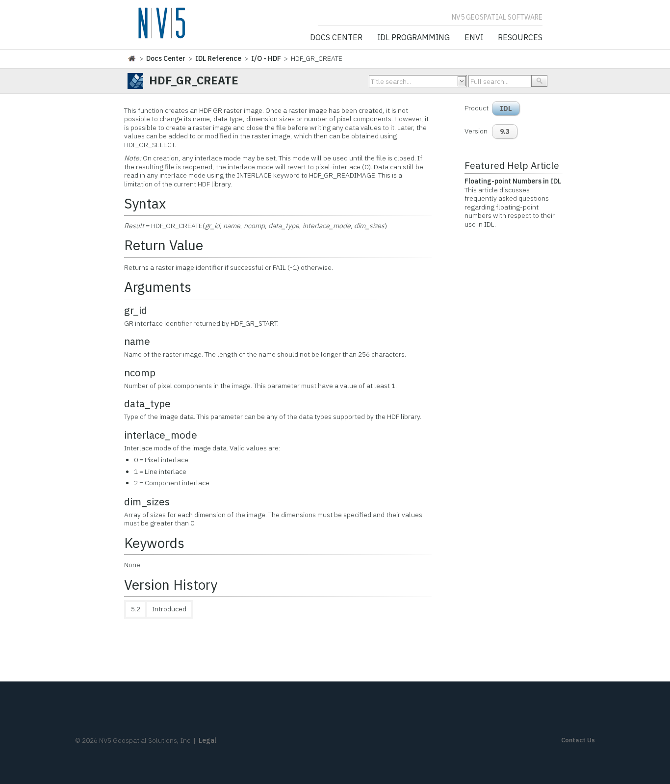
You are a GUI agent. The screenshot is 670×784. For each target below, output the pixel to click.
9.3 (505, 131)
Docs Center (336, 37)
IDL (506, 108)
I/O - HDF (266, 58)
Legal (207, 740)
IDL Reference (218, 58)
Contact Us (578, 740)
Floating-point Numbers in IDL (512, 181)
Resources (520, 37)
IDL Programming (413, 37)
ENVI (473, 37)
